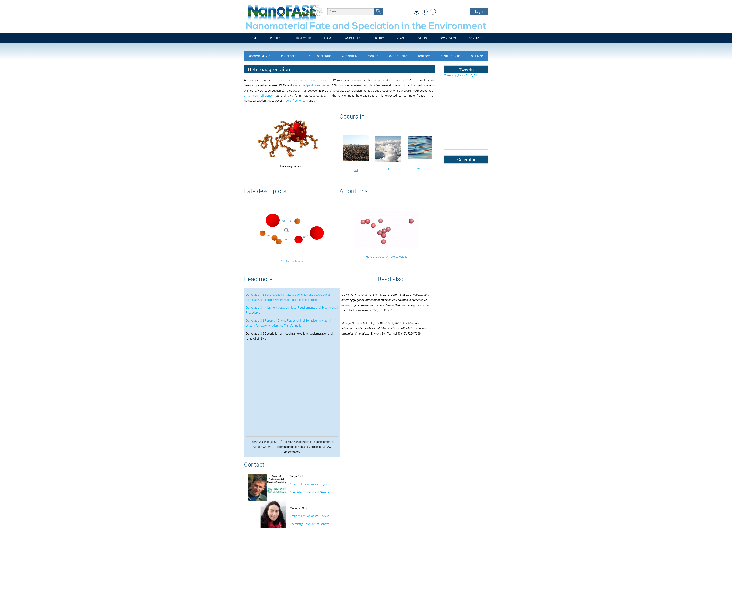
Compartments (259, 56)
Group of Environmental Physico (309, 484)
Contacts (475, 38)
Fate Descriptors (319, 56)
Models (373, 56)
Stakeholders (451, 56)
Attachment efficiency (292, 261)
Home (253, 38)
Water (419, 168)
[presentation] (277, 95)
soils (288, 100)
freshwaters (300, 100)
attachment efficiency (258, 95)
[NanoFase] (284, 11)
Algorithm (349, 56)
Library (378, 38)
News (400, 38)
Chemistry (296, 492)
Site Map (477, 56)
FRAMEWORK (303, 38)
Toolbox (424, 56)
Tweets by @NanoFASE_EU (460, 75)
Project (276, 38)
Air (388, 168)
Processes (288, 56)
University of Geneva (316, 492)
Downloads (448, 38)
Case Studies (398, 56)
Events (422, 38)
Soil (356, 170)
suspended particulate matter (311, 85)
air (315, 100)
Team (327, 38)
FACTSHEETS (352, 38)
